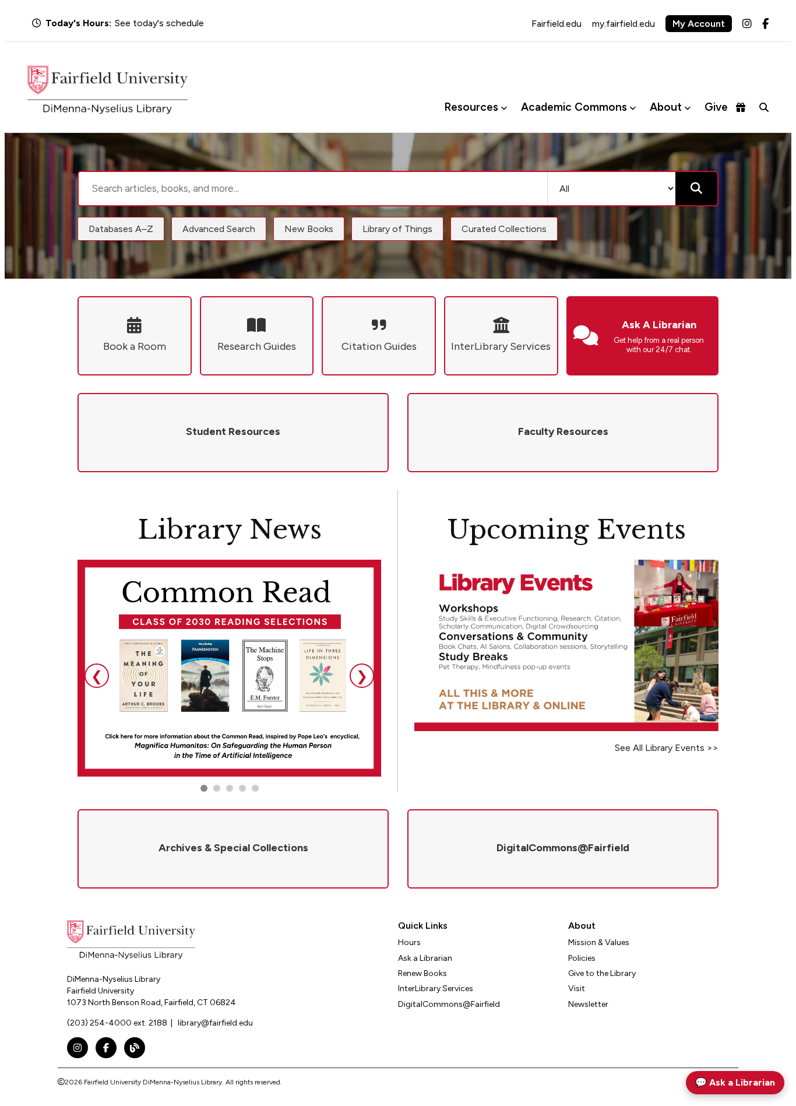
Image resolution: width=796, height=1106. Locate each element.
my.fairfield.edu (623, 23)
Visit (576, 988)
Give (716, 107)
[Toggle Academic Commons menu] (632, 107)
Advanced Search (218, 228)
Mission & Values (598, 942)
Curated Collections (504, 228)
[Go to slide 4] (255, 788)
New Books (308, 228)
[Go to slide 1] (203, 788)
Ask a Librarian (425, 958)
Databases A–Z (121, 228)
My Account (698, 23)
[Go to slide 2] (216, 788)
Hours (409, 942)
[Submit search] (696, 188)
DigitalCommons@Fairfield (449, 1004)
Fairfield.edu (556, 23)
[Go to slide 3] (229, 788)
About (666, 107)
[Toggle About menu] (687, 107)
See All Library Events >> (666, 747)
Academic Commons (574, 107)
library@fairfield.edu (215, 1023)
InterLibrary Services (435, 988)
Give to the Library (602, 973)
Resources (471, 107)
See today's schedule (159, 23)
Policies (582, 958)
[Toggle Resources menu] (504, 107)
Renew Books (422, 973)
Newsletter (588, 1004)
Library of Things (397, 228)
